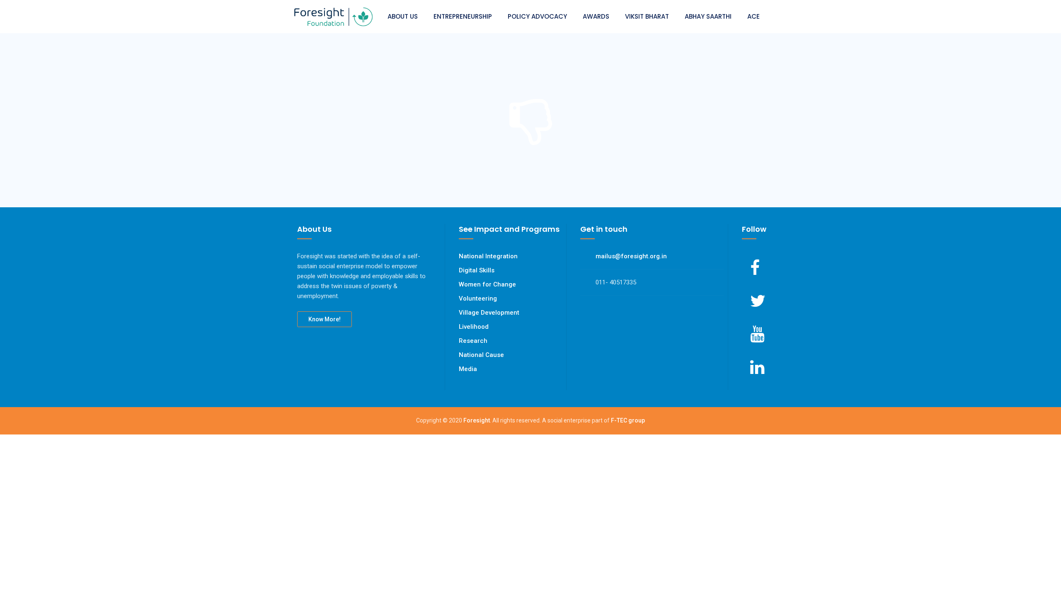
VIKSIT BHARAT (647, 16)
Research (473, 341)
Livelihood (474, 326)
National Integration (488, 256)
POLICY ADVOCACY (537, 16)
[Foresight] (333, 16)
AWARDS (596, 16)
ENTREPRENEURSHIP (463, 16)
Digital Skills (476, 270)
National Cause (481, 355)
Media (468, 369)
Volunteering (478, 298)
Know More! (324, 319)
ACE (753, 16)
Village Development (489, 312)
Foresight (476, 420)
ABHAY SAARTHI (708, 16)
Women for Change (487, 284)
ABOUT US (403, 16)
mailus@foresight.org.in (631, 256)
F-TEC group (628, 420)
